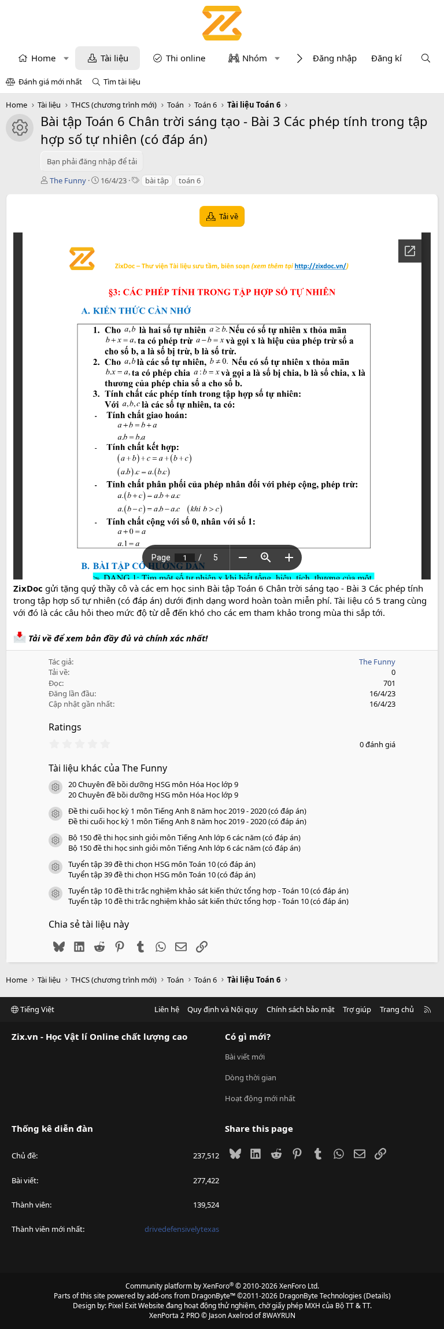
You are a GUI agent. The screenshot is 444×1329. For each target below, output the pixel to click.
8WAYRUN (278, 1315)
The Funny (68, 180)
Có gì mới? (248, 1036)
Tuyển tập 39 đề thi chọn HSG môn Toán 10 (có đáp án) (162, 864)
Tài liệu (114, 58)
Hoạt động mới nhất (260, 1098)
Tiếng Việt (36, 1009)
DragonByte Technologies (320, 1296)
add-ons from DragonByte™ (190, 1296)
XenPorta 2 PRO (174, 1315)
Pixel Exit (122, 1305)
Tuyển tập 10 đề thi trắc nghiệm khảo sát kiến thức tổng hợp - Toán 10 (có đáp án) (208, 890)
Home (43, 58)
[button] (66, 58)
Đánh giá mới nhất (50, 81)
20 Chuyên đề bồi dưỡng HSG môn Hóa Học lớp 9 (153, 784)
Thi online (185, 58)
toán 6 (190, 180)
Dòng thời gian (250, 1077)
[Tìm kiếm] (425, 58)
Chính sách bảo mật (301, 1009)
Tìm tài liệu (121, 81)
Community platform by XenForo (222, 1286)
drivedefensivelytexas (182, 1229)
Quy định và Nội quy (222, 1009)
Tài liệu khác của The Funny (108, 768)
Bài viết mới (245, 1056)
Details (377, 1296)
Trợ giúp (357, 1009)
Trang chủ (397, 1009)
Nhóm (254, 58)
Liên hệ (166, 1009)
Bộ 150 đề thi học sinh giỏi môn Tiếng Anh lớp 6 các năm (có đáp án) (184, 837)
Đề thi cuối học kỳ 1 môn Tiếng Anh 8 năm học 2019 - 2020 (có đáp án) (187, 811)
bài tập (157, 180)
